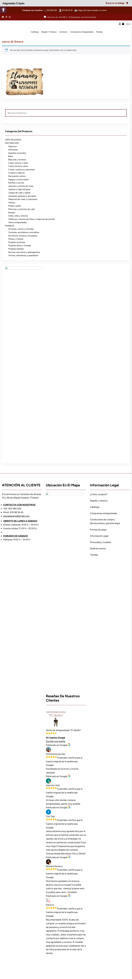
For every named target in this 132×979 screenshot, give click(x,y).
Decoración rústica (17, 176)
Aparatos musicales (17, 153)
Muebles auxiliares (16, 242)
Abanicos (12, 146)
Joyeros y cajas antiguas (19, 189)
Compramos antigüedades (81, 32)
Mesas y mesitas (15, 239)
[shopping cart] (123, 24)
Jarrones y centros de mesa (20, 186)
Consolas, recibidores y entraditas (23, 232)
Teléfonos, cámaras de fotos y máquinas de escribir (31, 219)
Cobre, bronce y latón (18, 163)
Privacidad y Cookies (100, 542)
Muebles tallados (16, 249)
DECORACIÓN (12, 143)
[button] (3, 9)
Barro (10, 156)
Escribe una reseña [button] (55, 741)
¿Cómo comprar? (99, 494)
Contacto (63, 32)
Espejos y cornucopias (18, 179)
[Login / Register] (120, 24)
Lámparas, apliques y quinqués (22, 196)
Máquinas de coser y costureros (22, 199)
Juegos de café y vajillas (19, 192)
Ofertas (11, 202)
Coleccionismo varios (18, 166)
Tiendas (99, 32)
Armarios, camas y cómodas (21, 229)
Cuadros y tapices (16, 173)
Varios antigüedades (17, 222)
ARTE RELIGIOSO (13, 139)
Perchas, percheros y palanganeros (24, 252)
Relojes (11, 212)
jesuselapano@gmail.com (16, 516)
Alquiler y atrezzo (49, 32)
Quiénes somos (98, 548)
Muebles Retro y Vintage (19, 245)
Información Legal (99, 536)
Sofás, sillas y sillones (18, 216)
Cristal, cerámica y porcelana (21, 169)
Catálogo (35, 32)
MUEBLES (9, 226)
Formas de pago (98, 529)
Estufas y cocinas (16, 182)
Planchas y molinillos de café (21, 209)
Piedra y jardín (14, 206)
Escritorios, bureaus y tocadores (22, 235)
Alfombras (13, 149)
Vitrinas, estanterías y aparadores (23, 255)
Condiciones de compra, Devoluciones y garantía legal (105, 521)
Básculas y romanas (17, 159)
